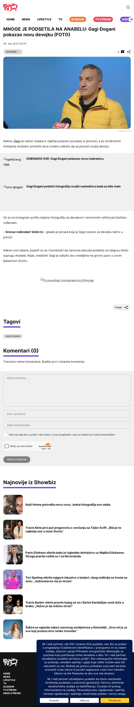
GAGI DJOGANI (13, 336)
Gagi (17, 141)
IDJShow (8, 686)
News (26, 19)
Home (11, 19)
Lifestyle (44, 19)
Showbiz (11, 51)
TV (60, 19)
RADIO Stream (12, 693)
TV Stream (103, 19)
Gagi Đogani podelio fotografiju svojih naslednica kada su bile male (73, 186)
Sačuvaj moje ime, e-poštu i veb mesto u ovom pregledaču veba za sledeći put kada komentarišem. (62, 434)
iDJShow (77, 19)
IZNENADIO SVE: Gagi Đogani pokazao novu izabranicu (65, 158)
